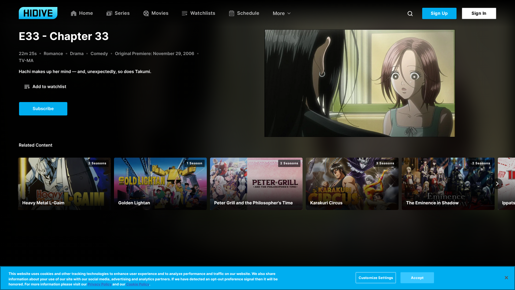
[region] (257, 278)
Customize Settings (376, 277)
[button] (45, 86)
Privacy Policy (100, 284)
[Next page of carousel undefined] (497, 183)
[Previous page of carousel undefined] (17, 183)
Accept (417, 277)
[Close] (506, 278)
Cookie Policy (137, 284)
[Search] (410, 13)
